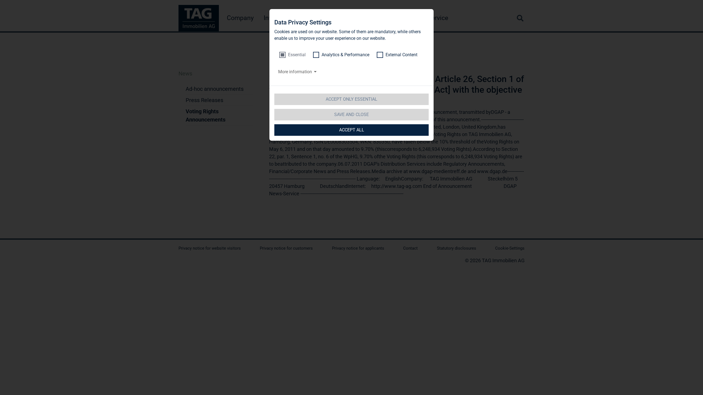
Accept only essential (351, 99)
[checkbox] (292, 55)
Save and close (351, 114)
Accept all (351, 129)
